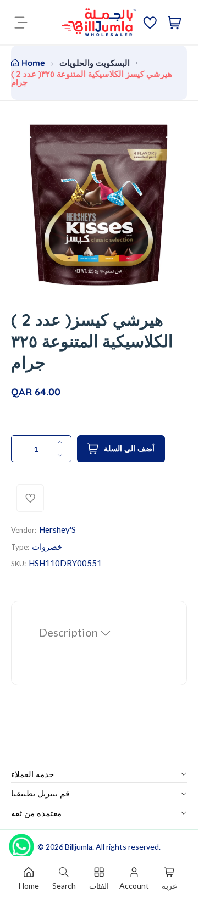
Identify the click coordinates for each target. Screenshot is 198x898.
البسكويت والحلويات (94, 63)
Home (33, 63)
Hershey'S (57, 529)
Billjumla (78, 846)
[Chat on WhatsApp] (21, 842)
